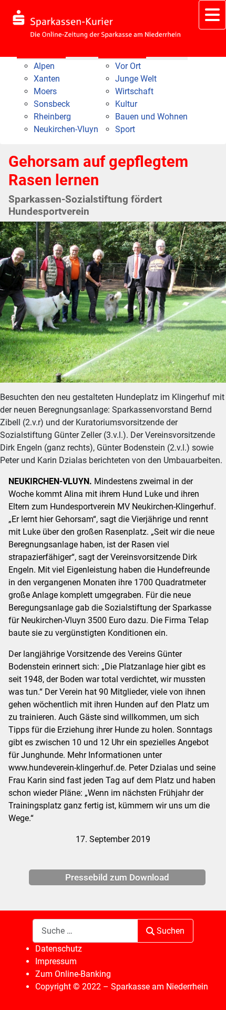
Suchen (170, 931)
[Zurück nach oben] (208, 990)
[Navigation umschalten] (212, 14)
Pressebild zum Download (117, 877)
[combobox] (85, 931)
